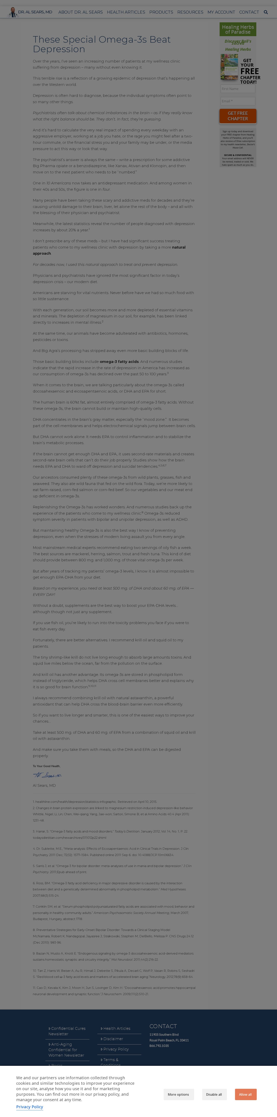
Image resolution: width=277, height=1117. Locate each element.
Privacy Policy (29, 1106)
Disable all (214, 1094)
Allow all (245, 1094)
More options (178, 1094)
